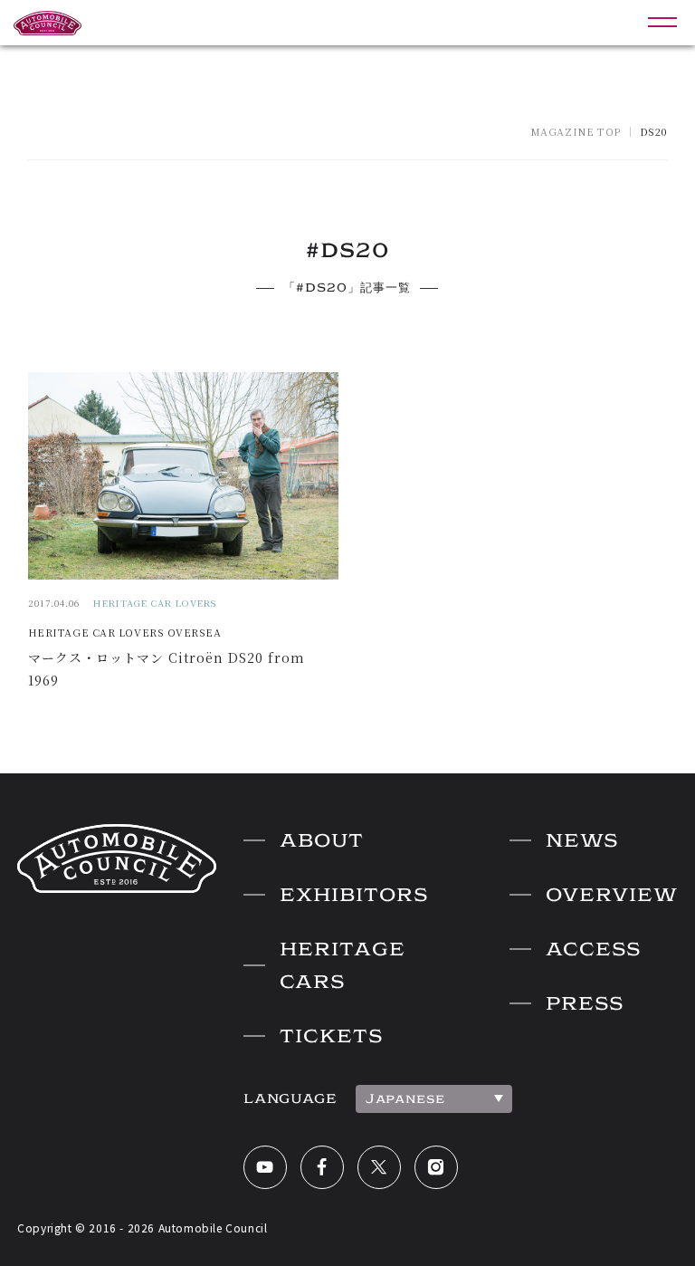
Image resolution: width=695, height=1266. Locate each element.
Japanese (405, 1098)
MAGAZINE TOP (575, 131)
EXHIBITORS (354, 895)
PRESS (585, 1003)
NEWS (582, 840)
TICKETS (331, 1036)
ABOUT (322, 840)
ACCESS (593, 949)
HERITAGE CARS (342, 965)
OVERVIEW (612, 895)
